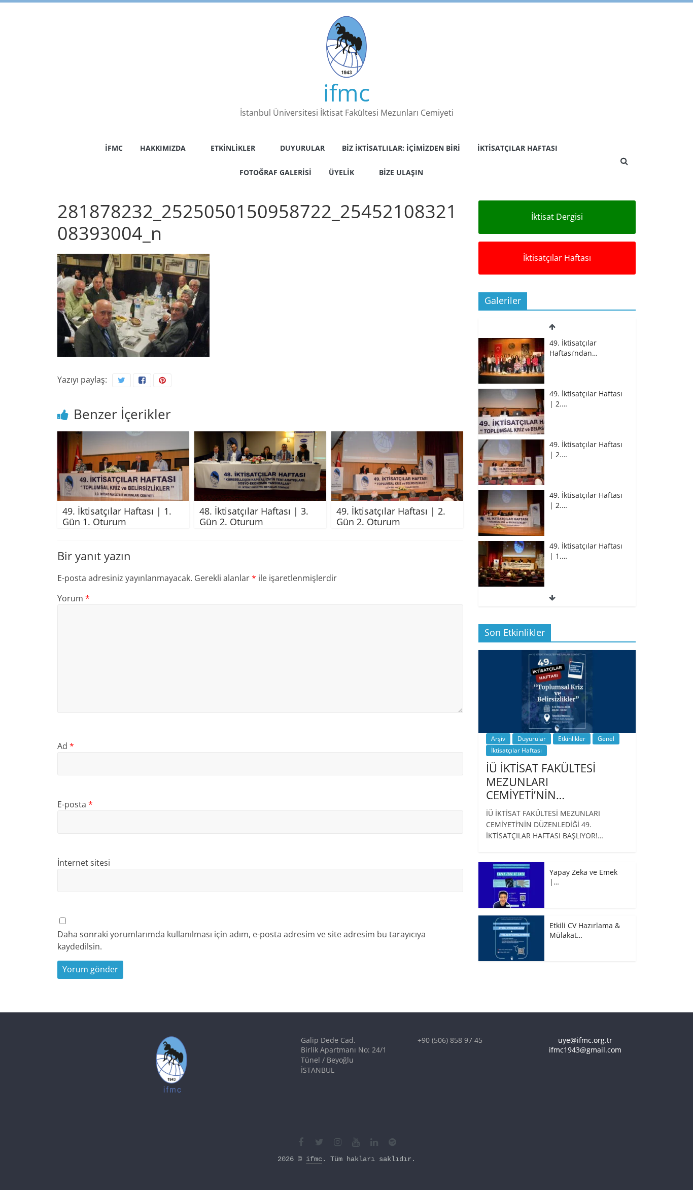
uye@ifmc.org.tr (585, 1040)
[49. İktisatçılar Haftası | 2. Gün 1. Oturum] (511, 445)
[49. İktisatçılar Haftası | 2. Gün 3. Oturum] (511, 343)
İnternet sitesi (83, 862)
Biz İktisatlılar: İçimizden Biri (401, 148)
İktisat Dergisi (557, 216)
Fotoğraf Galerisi (275, 172)
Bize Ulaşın (401, 172)
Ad (65, 746)
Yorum (73, 598)
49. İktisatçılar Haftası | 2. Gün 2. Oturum (390, 516)
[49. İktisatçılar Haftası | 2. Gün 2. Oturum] (397, 437)
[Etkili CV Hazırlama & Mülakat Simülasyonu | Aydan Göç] (511, 921)
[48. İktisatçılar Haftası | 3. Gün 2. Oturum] (260, 437)
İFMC (114, 148)
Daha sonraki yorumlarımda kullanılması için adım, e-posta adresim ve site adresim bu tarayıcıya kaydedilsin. (241, 940)
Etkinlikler (233, 148)
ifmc (346, 92)
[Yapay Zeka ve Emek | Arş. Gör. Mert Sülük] (511, 867)
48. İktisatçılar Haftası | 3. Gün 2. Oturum (253, 516)
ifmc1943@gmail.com (585, 1050)
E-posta (75, 804)
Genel (606, 738)
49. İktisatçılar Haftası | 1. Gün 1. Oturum (116, 516)
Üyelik (341, 172)
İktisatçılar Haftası (517, 148)
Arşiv (498, 738)
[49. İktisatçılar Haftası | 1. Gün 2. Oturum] (511, 495)
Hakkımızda (163, 148)
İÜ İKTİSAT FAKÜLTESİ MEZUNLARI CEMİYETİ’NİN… (541, 781)
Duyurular (302, 148)
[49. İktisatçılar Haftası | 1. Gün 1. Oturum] (123, 437)
